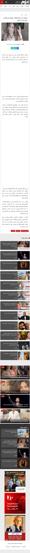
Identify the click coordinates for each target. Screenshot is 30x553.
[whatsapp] (12, 48)
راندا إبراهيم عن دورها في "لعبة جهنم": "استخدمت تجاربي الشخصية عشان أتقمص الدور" (9, 245)
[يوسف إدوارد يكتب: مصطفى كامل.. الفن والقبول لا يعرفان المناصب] (24, 305)
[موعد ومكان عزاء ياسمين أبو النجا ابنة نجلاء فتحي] (15, 387)
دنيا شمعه (20, 44)
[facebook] (17, 48)
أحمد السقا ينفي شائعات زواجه (11, 313)
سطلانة (13, 230)
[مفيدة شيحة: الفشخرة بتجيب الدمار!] (15, 416)
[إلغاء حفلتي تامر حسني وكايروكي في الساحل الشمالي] (24, 355)
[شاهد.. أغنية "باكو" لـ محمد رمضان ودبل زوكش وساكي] (24, 345)
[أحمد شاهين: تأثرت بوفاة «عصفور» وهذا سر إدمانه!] (24, 285)
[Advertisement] (15, 79)
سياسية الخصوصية (16, 546)
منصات (5, 6)
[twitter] (15, 48)
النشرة (22, 6)
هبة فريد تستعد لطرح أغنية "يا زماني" (9, 263)
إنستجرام (18, 230)
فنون (13, 6)
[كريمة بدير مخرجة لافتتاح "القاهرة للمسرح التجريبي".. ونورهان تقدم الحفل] (24, 335)
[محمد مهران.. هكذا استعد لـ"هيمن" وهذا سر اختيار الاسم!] (24, 295)
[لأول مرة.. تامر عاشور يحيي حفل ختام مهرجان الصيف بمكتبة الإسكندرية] (24, 255)
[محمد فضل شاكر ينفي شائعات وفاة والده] (24, 325)
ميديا (18, 6)
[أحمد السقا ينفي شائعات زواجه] (24, 315)
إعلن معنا (8, 546)
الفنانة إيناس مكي (25, 230)
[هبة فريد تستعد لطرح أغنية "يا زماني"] (24, 265)
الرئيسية (27, 6)
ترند (9, 6)
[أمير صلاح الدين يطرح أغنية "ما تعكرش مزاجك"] (24, 275)
